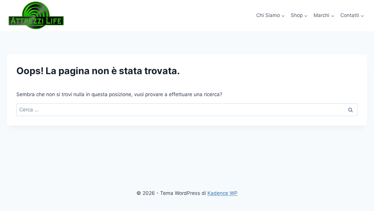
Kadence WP (222, 193)
